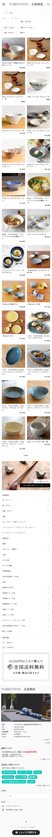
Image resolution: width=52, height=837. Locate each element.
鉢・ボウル (6, 505)
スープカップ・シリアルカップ (13, 533)
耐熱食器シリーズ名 (9, 604)
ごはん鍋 (5, 560)
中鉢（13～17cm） (26, 28)
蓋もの (22, 33)
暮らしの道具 (7, 631)
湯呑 (4, 516)
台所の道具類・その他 (10, 577)
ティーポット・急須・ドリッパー (14, 522)
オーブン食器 (7, 566)
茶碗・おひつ (7, 511)
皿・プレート (7, 500)
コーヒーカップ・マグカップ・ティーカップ (18, 527)
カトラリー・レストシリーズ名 (13, 620)
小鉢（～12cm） (9, 28)
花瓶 (4, 582)
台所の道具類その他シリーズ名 (13, 626)
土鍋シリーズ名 (8, 615)
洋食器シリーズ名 (8, 598)
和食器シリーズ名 (8, 593)
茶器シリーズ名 (8, 609)
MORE (26, 455)
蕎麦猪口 (5, 538)
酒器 (4, 544)
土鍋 (4, 555)
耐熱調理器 (6, 571)
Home (4, 18)
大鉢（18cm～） (9, 33)
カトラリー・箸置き (9, 549)
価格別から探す (8, 587)
